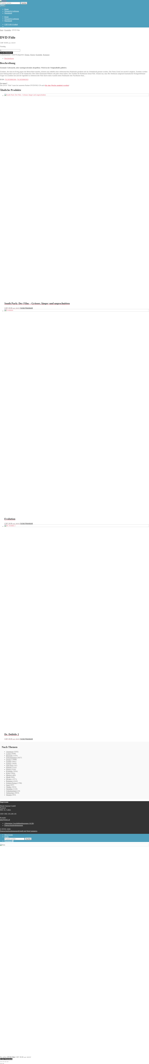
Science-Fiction (11, 783)
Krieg (8, 773)
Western (9, 795)
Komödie (7, 30)
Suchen (23, 3)
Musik (8, 777)
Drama (27, 55)
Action (8, 754)
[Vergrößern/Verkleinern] (1, 1061)
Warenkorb (8, 13)
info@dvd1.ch (5, 820)
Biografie (9, 756)
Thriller (8, 787)
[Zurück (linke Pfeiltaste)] (1, 1063)
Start (1, 30)
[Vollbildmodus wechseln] (3, 1061)
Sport (8, 785)
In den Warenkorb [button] (26, 308)
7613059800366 (10, 79)
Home (6, 9)
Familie (8, 761)
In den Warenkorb (6, 53)
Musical (9, 775)
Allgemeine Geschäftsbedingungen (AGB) (19, 823)
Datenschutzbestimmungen (13, 825)
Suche (6, 837)
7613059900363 (22, 79)
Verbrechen (10, 793)
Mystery (9, 779)
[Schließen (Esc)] (7, 1061)
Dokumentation (11, 758)
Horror (32, 55)
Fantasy (8, 763)
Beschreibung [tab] (9, 58)
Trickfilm (9, 789)
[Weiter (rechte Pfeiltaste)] (3, 1063)
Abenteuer (9, 752)
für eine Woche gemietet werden (57, 85)
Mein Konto (8, 835)
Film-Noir (9, 765)
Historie (9, 767)
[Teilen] (5, 1061)
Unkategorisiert (11, 791)
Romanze (46, 55)
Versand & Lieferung (11, 11)
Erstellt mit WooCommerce (28, 831)
